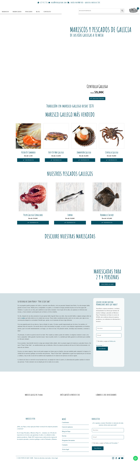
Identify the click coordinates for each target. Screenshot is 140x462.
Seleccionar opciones (98, 98)
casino (23, 318)
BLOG (38, 11)
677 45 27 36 (44, 2)
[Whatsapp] (135, 458)
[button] (107, 284)
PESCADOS (28, 11)
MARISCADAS (17, 11)
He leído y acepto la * (106, 443)
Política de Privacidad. (111, 443)
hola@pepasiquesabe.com (58, 2)
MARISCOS (5, 11)
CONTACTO (47, 11)
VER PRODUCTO (29, 160)
